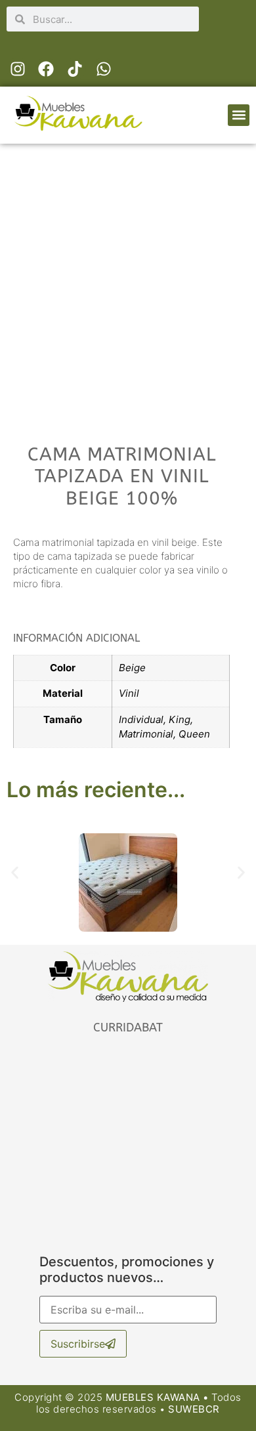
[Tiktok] (75, 69)
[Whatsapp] (104, 69)
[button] (238, 115)
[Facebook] (46, 69)
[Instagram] (18, 69)
